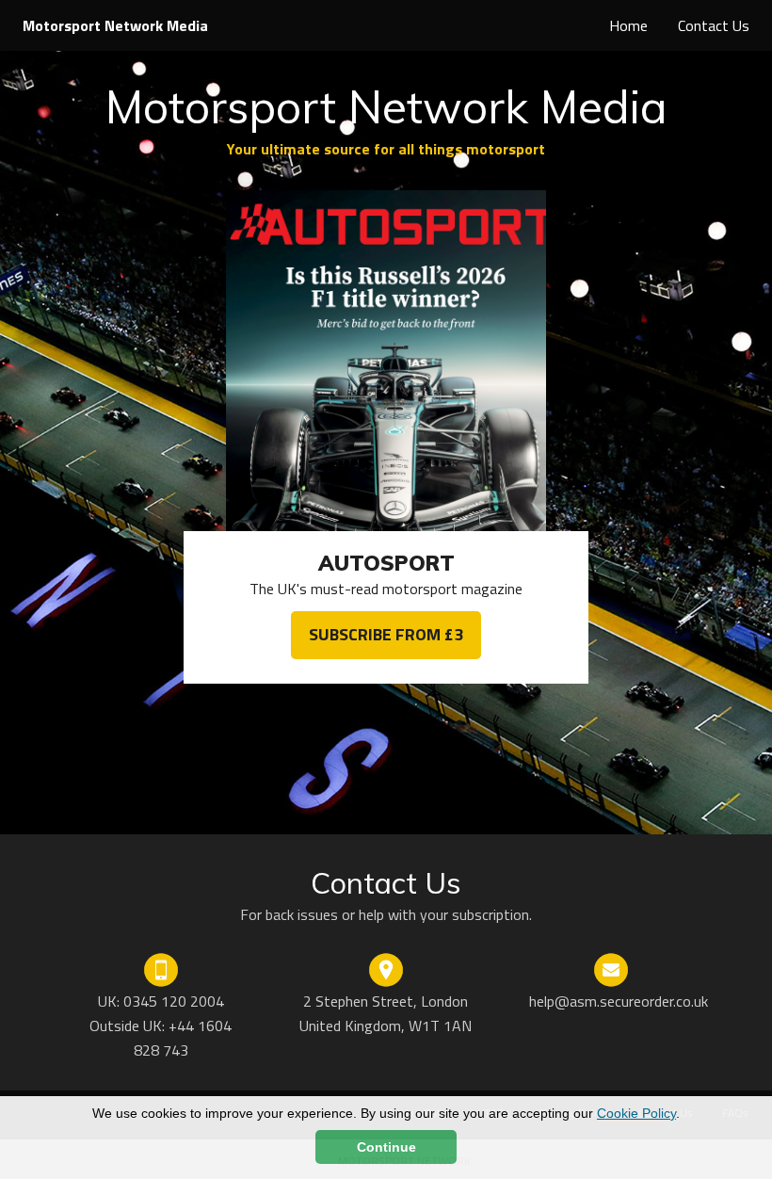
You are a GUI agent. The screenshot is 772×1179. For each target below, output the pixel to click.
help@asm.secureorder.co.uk (618, 1001)
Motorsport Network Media (115, 25)
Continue (386, 1147)
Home (628, 25)
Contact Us (713, 25)
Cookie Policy (636, 1113)
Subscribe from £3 (386, 634)
